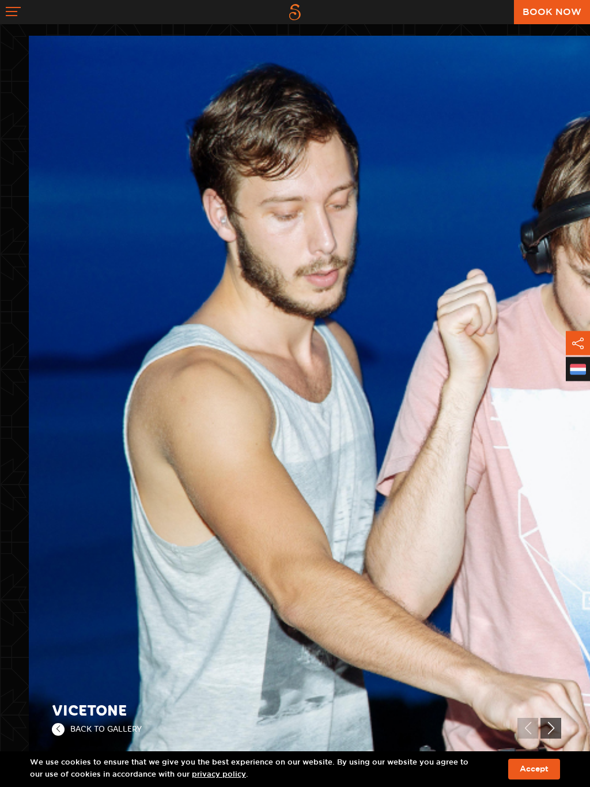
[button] (550, 728)
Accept (534, 769)
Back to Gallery (106, 729)
